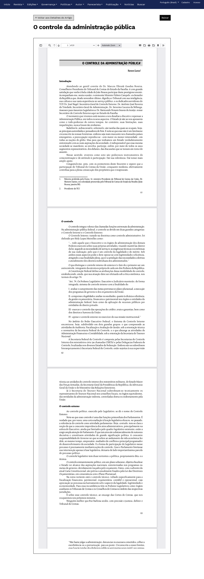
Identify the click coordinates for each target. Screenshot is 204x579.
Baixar (166, 17)
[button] (18, 4)
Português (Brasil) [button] (168, 2)
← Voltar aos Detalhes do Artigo (53, 17)
